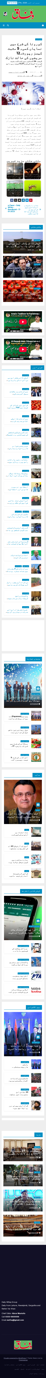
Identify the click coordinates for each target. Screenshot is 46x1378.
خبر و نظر (25, 511)
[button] (8, 25)
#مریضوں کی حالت (25, 75)
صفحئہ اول (40, 1364)
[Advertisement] (25, 635)
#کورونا (38, 75)
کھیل (22, 1369)
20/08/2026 (33, 1233)
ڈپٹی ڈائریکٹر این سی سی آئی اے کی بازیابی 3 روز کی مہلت (23, 246)
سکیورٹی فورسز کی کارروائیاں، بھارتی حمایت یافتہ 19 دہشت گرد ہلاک (18, 517)
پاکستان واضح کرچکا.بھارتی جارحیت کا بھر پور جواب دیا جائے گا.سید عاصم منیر (17, 599)
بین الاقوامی (35, 1042)
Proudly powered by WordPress (15, 1358)
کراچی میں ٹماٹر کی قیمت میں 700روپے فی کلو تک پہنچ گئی (24, 294)
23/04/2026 (33, 936)
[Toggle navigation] (4, 25)
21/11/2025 (34, 704)
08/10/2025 (33, 1052)
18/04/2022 (33, 820)
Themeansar (23, 1360)
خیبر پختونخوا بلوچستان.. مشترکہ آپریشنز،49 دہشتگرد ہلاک (23, 1178)
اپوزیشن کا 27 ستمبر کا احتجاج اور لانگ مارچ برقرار (24, 1153)
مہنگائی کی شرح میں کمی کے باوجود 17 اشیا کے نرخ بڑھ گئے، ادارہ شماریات (18, 747)
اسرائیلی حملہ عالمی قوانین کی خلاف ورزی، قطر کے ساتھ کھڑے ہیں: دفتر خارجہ (18, 504)
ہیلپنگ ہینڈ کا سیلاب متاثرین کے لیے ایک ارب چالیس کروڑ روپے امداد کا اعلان (17, 476)
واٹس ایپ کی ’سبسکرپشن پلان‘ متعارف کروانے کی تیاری (25, 932)
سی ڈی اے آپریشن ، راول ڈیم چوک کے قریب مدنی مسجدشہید (17, 584)
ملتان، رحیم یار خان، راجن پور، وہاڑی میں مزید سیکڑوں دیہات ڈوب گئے (17, 463)
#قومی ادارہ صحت (17, 72)
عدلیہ (37, 810)
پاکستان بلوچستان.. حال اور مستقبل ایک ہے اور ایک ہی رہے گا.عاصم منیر (23, 1203)
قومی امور (38, 39)
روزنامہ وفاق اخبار (36, 1373)
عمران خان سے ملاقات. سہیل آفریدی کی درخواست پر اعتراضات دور (24, 270)
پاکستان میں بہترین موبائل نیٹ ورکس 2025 (18, 964)
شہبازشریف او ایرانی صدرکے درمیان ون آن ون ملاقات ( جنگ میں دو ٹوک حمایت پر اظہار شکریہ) (17, 613)
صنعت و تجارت (35, 694)
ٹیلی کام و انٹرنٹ (34, 926)
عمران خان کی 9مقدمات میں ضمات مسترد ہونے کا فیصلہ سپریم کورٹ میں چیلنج (17, 572)
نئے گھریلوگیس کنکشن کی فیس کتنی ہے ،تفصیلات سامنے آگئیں (17, 434)
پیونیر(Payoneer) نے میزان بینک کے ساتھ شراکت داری (18, 718)
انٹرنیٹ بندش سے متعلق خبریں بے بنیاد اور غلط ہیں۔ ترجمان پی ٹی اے (19, 979)
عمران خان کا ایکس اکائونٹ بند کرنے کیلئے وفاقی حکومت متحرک (19, 422)
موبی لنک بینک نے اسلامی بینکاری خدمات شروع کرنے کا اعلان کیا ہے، (23, 700)
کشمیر (16, 1369)
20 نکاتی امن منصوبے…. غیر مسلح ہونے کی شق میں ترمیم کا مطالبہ (18, 1095)
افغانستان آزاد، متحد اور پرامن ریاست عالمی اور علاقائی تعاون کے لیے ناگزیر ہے (24, 1050)
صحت (43, 1369)
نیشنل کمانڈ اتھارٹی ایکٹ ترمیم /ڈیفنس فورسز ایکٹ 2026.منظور (23, 1228)
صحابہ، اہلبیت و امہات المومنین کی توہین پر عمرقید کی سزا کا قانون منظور (31, 209)
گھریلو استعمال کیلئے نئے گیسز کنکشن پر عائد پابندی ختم (17, 530)
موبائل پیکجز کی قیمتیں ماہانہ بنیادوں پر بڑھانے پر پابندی (19, 952)
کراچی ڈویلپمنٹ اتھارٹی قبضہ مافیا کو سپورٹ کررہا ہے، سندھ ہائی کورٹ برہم (18, 877)
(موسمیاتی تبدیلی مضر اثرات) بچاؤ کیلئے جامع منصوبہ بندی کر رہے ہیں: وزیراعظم (17, 545)
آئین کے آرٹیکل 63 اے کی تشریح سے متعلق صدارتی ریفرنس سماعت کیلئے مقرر (18, 849)
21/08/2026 (33, 1157)
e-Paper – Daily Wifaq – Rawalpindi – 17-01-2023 (14, 208)
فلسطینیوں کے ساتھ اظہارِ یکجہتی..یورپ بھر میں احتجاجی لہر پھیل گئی (18, 1081)
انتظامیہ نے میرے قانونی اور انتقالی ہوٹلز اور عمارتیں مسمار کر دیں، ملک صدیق (17, 490)
